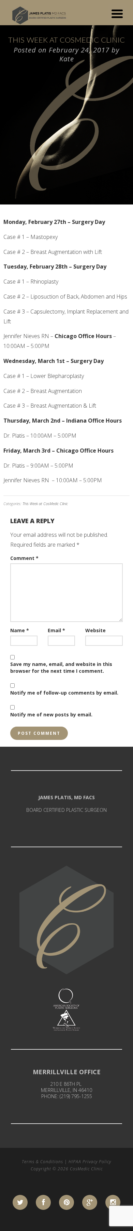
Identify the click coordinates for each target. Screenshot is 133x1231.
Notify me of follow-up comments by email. (64, 692)
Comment (24, 558)
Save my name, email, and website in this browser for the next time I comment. (61, 667)
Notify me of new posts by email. (51, 714)
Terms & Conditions (42, 1162)
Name (19, 630)
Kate (66, 58)
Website (95, 630)
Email (56, 630)
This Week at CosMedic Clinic (45, 503)
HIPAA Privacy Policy (90, 1162)
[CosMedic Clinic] (40, 13)
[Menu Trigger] (117, 12)
